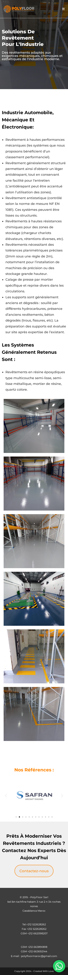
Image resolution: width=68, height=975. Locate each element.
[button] (6, 795)
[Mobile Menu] (63, 9)
